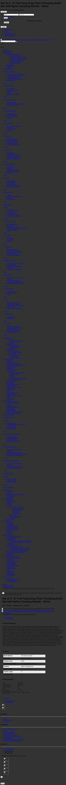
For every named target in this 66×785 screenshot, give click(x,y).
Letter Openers (11, 440)
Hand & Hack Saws (12, 141)
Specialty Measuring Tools (14, 196)
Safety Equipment (12, 115)
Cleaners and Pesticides (14, 364)
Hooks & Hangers (12, 181)
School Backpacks (12, 393)
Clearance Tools (15, 63)
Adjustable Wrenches (13, 326)
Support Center (8, 29)
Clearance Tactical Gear (17, 60)
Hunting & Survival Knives (14, 468)
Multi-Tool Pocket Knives (14, 452)
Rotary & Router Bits (13, 157)
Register (6, 22)
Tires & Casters (8, 289)
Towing (6, 300)
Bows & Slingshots (15, 516)
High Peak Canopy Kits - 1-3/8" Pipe (20, 541)
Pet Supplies (10, 578)
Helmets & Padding (12, 529)
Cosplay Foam (11, 423)
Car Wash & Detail (12, 90)
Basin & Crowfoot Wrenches (15, 328)
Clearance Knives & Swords (18, 58)
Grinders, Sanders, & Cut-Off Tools (17, 228)
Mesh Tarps (10, 554)
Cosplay (6, 420)
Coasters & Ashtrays (13, 401)
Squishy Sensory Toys (13, 580)
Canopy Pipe (11, 543)
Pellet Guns (17, 513)
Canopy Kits (10, 539)
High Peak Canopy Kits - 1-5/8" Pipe (20, 542)
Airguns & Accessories (16, 507)
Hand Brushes (11, 80)
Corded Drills (11, 167)
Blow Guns (10, 225)
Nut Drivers (10, 268)
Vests (8, 533)
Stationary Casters (12, 291)
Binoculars (10, 500)
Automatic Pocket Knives (14, 449)
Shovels (12, 377)
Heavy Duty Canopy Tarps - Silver (20, 548)
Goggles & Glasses (12, 526)
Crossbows (13, 517)
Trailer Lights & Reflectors (14, 308)
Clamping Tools (8, 123)
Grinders (9, 168)
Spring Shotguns (15, 358)
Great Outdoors (11, 564)
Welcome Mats (11, 410)
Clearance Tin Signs (16, 61)
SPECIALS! (7, 53)
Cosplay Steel (11, 427)
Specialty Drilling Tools (13, 158)
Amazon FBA (8, 738)
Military (9, 570)
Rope (8, 391)
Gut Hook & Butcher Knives (15, 466)
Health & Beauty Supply (14, 380)
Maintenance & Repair (13, 94)
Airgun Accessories (19, 509)
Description (8, 617)
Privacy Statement (9, 35)
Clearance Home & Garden (18, 57)
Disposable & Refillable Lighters (16, 365)
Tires (8, 294)
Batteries (9, 361)
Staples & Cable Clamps (14, 395)
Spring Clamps (11, 129)
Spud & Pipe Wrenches (13, 330)
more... (6, 83)
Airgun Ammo (17, 510)
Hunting (9, 506)
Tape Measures (11, 199)
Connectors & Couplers (13, 227)
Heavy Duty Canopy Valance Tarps (17, 551)
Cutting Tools (7, 136)
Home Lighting (11, 381)
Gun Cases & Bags (12, 527)
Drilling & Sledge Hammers (15, 283)
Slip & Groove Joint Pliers (14, 216)
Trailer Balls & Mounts (13, 304)
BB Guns (16, 511)
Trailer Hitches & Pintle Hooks (15, 305)
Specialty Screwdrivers (13, 255)
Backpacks (10, 522)
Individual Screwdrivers (13, 251)
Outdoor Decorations (13, 407)
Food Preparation (12, 369)
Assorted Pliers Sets (13, 210)
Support (3, 27)
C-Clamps (10, 127)
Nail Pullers (10, 238)
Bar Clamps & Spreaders (14, 126)
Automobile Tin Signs (13, 557)
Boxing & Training (12, 501)
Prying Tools (7, 235)
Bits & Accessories (12, 249)
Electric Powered (12, 345)
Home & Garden (8, 359)
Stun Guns (10, 497)
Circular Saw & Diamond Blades (16, 74)
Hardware (6, 178)
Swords (6, 476)
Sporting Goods (8, 498)
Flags (8, 404)
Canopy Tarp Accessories (14, 536)
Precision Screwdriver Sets (15, 252)
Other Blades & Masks (13, 441)
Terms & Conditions (10, 34)
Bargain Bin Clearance (13, 54)
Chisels (9, 279)
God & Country (11, 562)
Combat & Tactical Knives (14, 463)
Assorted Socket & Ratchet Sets (16, 263)
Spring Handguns (15, 355)
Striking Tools (8, 274)
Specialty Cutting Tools (13, 144)
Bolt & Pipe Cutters (12, 140)
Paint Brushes (11, 388)
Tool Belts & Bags (12, 116)
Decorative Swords (12, 438)
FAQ (5, 31)
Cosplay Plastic (11, 426)
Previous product (10, 700)
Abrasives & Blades (9, 71)
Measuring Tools (8, 192)
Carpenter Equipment (10, 111)
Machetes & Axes (9, 473)
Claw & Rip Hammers (13, 280)
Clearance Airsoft (15, 56)
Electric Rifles (14, 348)
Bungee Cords (11, 102)
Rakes (12, 375)
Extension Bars (11, 265)
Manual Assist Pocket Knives (15, 455)
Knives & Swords (9, 414)
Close (2, 783)
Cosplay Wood (11, 428)
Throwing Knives (9, 487)
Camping (9, 503)
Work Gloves (10, 398)
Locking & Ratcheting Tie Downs (16, 104)
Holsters (9, 530)
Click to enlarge (6, 613)
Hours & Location (9, 748)
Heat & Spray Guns (12, 169)
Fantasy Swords (11, 479)
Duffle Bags (10, 525)
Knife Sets (10, 451)
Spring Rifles (14, 356)
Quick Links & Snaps (13, 185)
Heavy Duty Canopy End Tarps (16, 552)
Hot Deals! (10, 64)
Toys (5, 577)
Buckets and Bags (12, 362)
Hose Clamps (11, 182)
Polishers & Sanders (13, 171)
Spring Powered (11, 353)
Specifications (9, 618)
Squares (9, 198)
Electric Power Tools (10, 164)
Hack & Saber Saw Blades (14, 78)
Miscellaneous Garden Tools (18, 378)
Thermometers (11, 409)
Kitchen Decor (11, 406)
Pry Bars (9, 241)
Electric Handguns (15, 346)
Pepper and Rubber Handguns (16, 494)
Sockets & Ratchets (9, 260)
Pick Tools (10, 239)
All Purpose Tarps (12, 545)
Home (5, 50)
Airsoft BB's (10, 343)
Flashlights (10, 368)
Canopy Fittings (11, 538)
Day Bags (10, 523)
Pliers (5, 207)
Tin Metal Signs (8, 555)
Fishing (9, 504)
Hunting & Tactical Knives (11, 461)
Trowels (9, 118)
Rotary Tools (10, 172)
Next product (9, 702)
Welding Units (11, 318)
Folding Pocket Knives (10, 446)
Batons (9, 493)
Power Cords (11, 390)
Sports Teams (11, 575)
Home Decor (7, 400)
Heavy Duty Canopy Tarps (14, 546)
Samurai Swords (12, 481)
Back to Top (5, 698)
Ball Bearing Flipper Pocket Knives (17, 454)
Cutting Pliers (11, 211)
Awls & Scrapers (12, 138)
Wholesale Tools (8, 69)
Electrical (9, 91)
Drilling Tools (7, 150)
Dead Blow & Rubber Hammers (16, 282)
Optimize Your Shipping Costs (12, 741)
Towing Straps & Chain (13, 302)
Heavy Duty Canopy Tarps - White (20, 549)
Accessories (10, 88)
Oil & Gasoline (11, 574)
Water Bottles (11, 519)
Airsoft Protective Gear (16, 340)
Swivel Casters (11, 293)
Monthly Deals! (11, 66)
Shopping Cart (8, 720)
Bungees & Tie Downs (10, 99)
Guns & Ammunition (12, 565)
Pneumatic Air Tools (9, 221)
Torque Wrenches (12, 332)
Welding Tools (8, 314)
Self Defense (7, 490)
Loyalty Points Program (10, 735)
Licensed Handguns (16, 352)
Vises (8, 130)
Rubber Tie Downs (12, 105)
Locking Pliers (11, 213)
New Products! (8, 51)
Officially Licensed (12, 350)
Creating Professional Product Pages (14, 739)
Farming (9, 559)
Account (3, 11)
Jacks (8, 92)
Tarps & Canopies (9, 535)
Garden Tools (11, 371)
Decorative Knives (12, 437)
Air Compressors (12, 224)
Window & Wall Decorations (15, 411)
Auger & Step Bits (12, 154)
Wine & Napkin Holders (14, 413)
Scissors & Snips (12, 143)
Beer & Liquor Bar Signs (14, 558)
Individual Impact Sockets (14, 266)
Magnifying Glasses (12, 384)
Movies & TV (10, 572)
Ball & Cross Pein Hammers (15, 277)
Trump (9, 67)
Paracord (9, 532)
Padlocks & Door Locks (13, 387)
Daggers (9, 465)
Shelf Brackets (11, 394)
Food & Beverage (12, 561)
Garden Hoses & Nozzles (17, 372)
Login (6, 17)
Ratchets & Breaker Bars (14, 269)
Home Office (10, 382)
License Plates (11, 568)
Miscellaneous (8, 204)
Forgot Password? (9, 16)
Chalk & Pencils (11, 113)
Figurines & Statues (12, 403)
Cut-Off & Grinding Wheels (14, 76)
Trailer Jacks (10, 307)
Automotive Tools (9, 85)
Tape (8, 397)
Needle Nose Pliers (12, 214)
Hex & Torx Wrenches (13, 329)
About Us (7, 32)
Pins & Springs (11, 183)
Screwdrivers (7, 246)
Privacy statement (9, 733)
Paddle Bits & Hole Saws (14, 155)
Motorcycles (10, 571)
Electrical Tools (11, 366)
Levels (9, 195)
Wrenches (7, 323)
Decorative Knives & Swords (12, 434)
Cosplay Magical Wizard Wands (16, 424)
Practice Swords (11, 480)
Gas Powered (11, 349)
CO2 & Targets (14, 342)
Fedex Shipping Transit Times (12, 736)
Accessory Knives (9, 417)
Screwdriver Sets (12, 254)
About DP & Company (10, 729)
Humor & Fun (11, 567)
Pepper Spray (11, 496)
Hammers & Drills (12, 230)
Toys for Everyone (12, 581)
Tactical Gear (7, 520)
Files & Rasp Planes (13, 77)
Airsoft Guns (7, 337)
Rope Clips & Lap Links (14, 186)
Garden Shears (14, 374)
